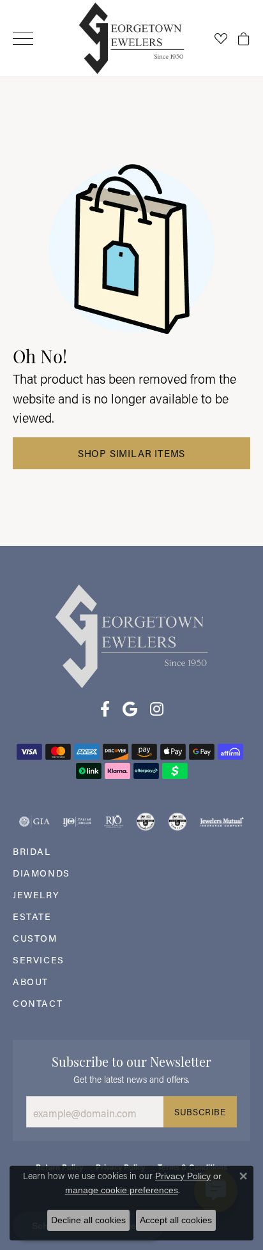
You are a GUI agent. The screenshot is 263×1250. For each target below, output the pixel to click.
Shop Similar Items (131, 453)
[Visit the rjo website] (113, 821)
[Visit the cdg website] (145, 821)
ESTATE (32, 916)
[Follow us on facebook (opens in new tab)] (105, 709)
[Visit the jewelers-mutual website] (222, 821)
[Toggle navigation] (23, 38)
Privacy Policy (183, 1176)
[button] (220, 38)
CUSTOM (35, 938)
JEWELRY (36, 895)
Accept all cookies (176, 1220)
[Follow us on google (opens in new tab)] (130, 709)
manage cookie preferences (121, 1190)
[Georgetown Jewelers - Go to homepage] (131, 635)
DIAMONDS (41, 873)
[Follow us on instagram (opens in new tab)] (156, 709)
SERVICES (38, 960)
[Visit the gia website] (34, 821)
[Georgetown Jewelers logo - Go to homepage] (131, 39)
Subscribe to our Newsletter (131, 1060)
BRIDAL (32, 851)
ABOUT (31, 981)
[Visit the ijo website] (77, 821)
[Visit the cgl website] (177, 821)
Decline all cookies (88, 1220)
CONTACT (38, 1003)
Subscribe (200, 1112)
